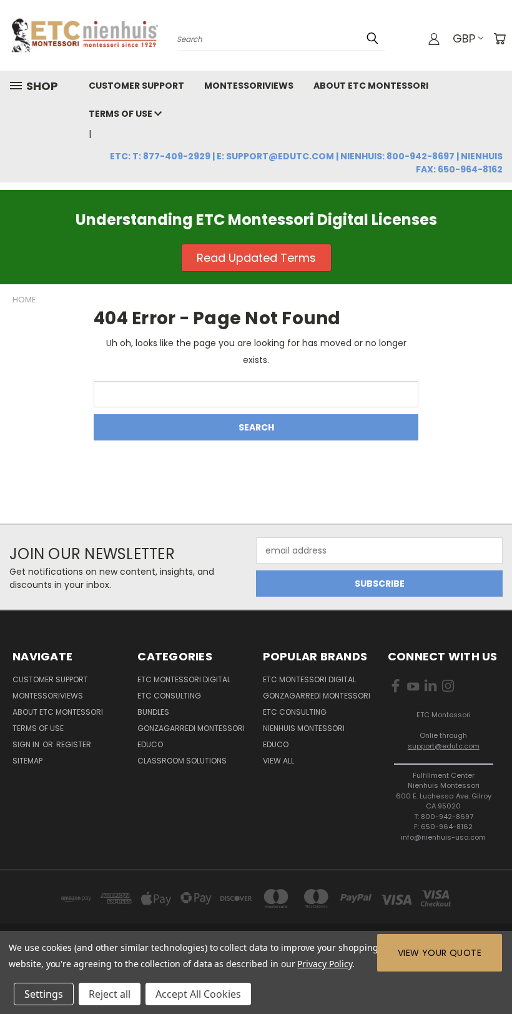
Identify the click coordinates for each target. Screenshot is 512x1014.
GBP (464, 38)
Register (73, 744)
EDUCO (275, 744)
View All (278, 760)
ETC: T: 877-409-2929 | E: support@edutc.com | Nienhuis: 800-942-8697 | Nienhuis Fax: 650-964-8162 (306, 163)
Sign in (26, 744)
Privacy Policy (324, 964)
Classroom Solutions (182, 760)
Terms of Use (121, 113)
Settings (43, 994)
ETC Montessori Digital (183, 679)
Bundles (153, 712)
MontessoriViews (248, 85)
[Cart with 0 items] (499, 38)
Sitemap (27, 760)
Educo (150, 744)
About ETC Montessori (370, 85)
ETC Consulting (169, 695)
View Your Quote (439, 953)
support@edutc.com (444, 746)
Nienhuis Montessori (304, 728)
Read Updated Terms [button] (256, 258)
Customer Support (136, 85)
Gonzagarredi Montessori (191, 728)
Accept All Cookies (198, 994)
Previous (493, 975)
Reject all (109, 994)
